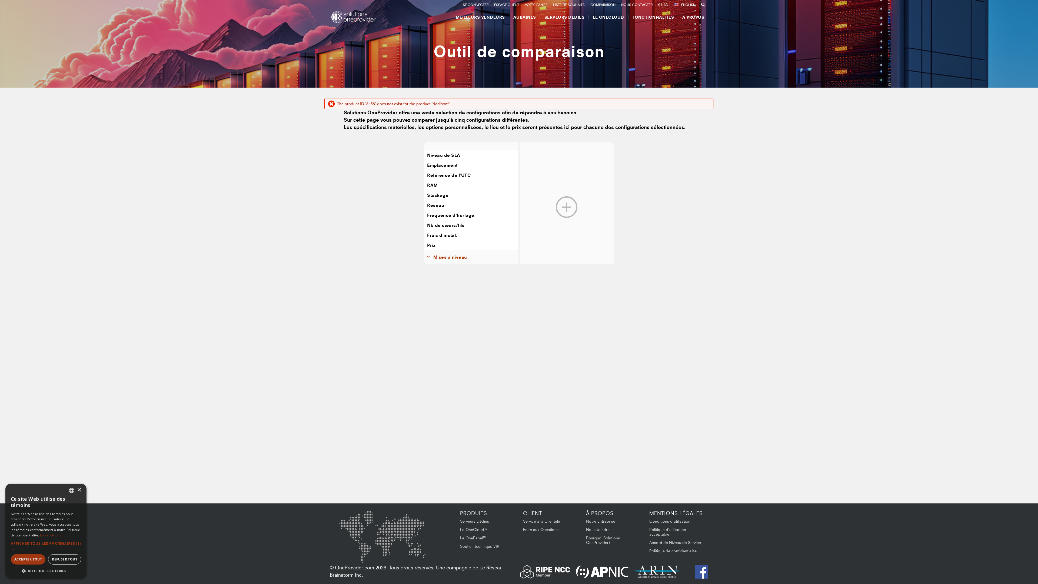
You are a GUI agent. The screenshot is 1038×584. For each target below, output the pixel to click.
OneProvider (354, 17)
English (688, 5)
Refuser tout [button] (64, 559)
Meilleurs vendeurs (480, 17)
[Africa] (385, 550)
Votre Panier (536, 5)
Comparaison (603, 5)
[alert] (45, 531)
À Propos (693, 17)
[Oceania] (417, 552)
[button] (46, 546)
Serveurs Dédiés (564, 17)
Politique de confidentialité (673, 551)
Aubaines (524, 17)
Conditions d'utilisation (669, 521)
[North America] (353, 526)
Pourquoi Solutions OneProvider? (603, 540)
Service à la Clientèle (541, 521)
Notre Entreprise (600, 521)
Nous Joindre (598, 529)
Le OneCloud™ (474, 529)
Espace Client (506, 5)
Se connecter (475, 5)
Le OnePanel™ (473, 538)
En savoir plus (51, 535)
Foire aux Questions (540, 529)
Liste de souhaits (569, 5)
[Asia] (409, 525)
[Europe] (382, 523)
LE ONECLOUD (608, 17)
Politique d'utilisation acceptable (667, 531)
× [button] (79, 490)
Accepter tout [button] (28, 559)
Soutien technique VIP (479, 546)
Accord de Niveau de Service (675, 542)
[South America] (353, 553)
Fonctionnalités (653, 17)
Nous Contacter (637, 5)
